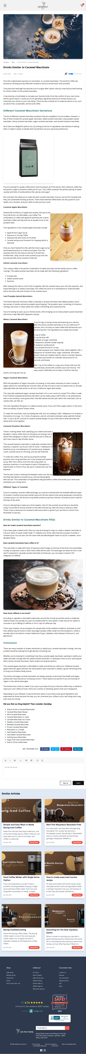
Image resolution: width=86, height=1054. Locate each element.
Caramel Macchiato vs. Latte (18, 717)
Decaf (8, 981)
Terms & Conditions (51, 1044)
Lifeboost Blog (37, 981)
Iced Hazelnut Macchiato (16, 732)
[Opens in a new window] (60, 1018)
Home (7, 62)
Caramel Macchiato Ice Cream (18, 719)
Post (56, 749)
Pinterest (67, 749)
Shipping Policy (64, 981)
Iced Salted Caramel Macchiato (19, 734)
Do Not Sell (54, 1046)
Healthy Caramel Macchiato (17, 722)
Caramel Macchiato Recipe (17, 712)
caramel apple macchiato (31, 228)
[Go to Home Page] (43, 5)
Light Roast (10, 972)
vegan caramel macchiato (33, 393)
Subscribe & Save (38, 978)
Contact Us (62, 972)
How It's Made (37, 975)
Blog (13, 62)
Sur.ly (63, 1007)
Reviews (61, 975)
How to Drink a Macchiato (17, 742)
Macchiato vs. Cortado (15, 729)
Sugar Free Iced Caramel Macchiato (21, 740)
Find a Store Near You (13, 983)
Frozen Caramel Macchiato (17, 727)
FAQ (68, 983)
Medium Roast (11, 975)
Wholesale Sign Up (39, 989)
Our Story (36, 972)
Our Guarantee (64, 978)
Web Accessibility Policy (69, 1044)
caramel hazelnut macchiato (18, 444)
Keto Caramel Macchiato (16, 714)
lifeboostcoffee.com (61, 1002)
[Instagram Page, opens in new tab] (45, 1050)
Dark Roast (10, 978)
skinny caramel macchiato (51, 325)
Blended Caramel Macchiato (18, 724)
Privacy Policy (36, 1044)
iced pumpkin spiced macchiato (70, 312)
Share (79, 749)
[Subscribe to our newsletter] (67, 1028)
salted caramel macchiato (24, 271)
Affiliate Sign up (38, 986)
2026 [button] (60, 1011)
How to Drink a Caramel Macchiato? (21, 709)
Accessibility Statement (39, 1046)
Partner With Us (38, 983)
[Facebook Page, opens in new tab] (41, 1050)
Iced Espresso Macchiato (16, 737)
